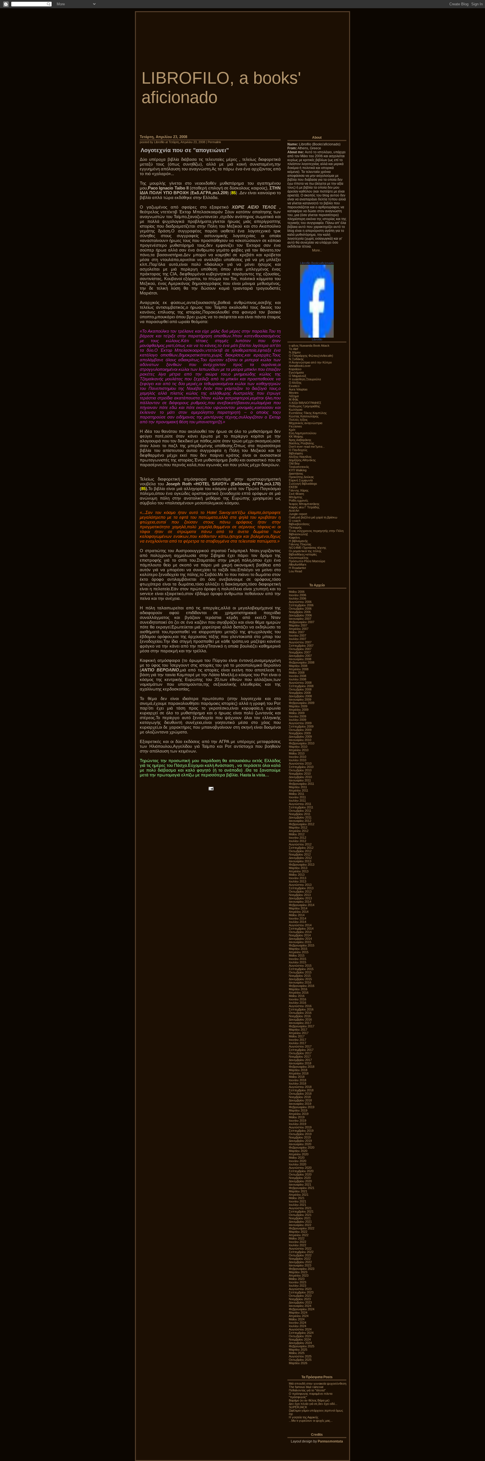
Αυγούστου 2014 (300, 925)
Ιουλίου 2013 (297, 881)
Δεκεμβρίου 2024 (300, 1343)
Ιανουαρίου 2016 (300, 982)
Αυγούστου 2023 (300, 1289)
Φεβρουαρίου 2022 (301, 1228)
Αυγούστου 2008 (300, 682)
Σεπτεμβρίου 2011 (301, 807)
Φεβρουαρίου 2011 (301, 783)
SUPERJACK (298, 1407)
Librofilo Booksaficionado (317, 263)
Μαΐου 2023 (297, 1279)
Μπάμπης (295, 497)
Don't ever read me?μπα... (307, 446)
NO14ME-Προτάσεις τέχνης (307, 547)
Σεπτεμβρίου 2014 (301, 928)
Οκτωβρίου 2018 (300, 1093)
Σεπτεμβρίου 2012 (301, 847)
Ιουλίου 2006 (297, 598)
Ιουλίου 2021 (297, 1204)
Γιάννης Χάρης (298, 490)
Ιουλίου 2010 (297, 760)
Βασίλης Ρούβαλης (301, 443)
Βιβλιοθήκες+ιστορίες (303, 554)
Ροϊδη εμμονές (298, 500)
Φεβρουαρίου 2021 (301, 1188)
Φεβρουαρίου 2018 (301, 1066)
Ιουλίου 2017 (297, 1043)
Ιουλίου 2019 (297, 1124)
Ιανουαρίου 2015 (300, 942)
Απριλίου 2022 (298, 1235)
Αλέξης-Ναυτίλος (300, 456)
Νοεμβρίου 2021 (300, 1218)
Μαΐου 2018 (297, 1076)
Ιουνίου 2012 (297, 837)
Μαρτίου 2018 (298, 1070)
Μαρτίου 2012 (298, 827)
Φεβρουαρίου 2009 (301, 703)
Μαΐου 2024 (297, 1319)
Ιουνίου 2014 (297, 918)
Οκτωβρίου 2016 (300, 1012)
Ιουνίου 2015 (297, 959)
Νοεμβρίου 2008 (300, 692)
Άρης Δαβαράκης (300, 440)
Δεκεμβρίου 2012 (300, 857)
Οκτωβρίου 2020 (300, 1174)
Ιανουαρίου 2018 (300, 1063)
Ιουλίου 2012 (297, 841)
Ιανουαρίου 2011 (300, 780)
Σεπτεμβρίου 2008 (301, 686)
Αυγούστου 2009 (300, 723)
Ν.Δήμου (295, 352)
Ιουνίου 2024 (297, 1322)
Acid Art (294, 510)
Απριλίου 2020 (298, 1154)
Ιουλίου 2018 (297, 1083)
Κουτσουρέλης (298, 557)
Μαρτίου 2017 (298, 1029)
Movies (294, 392)
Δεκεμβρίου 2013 (300, 898)
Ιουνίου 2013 (297, 878)
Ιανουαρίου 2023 (300, 1265)
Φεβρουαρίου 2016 (301, 985)
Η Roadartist (297, 568)
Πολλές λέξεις (298, 419)
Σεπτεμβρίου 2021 (301, 1211)
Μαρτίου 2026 (298, 1363)
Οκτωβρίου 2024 (300, 1336)
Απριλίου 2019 (298, 1113)
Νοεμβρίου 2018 (300, 1097)
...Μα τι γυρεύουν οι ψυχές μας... (311, 1420)
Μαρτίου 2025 (298, 1349)
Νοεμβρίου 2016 (300, 1016)
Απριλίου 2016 (298, 992)
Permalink (214, 142)
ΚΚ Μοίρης (296, 436)
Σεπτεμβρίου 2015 (301, 969)
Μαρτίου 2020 (298, 1151)
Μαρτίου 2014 (298, 908)
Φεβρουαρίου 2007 (301, 622)
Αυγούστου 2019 (300, 1127)
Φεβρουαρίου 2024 (301, 1309)
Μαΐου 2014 (297, 915)
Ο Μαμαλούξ (297, 376)
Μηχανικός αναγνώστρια (305, 423)
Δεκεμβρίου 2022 (300, 1262)
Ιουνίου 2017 (297, 1039)
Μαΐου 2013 (297, 874)
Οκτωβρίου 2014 (300, 932)
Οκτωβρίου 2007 (300, 649)
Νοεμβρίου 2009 (300, 733)
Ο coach (295, 520)
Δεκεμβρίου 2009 (300, 736)
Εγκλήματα (296, 372)
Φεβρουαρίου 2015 (301, 945)
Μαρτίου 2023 (298, 1272)
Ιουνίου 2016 (297, 999)
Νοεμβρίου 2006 (300, 612)
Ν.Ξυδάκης (296, 359)
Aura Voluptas (298, 389)
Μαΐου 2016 (297, 996)
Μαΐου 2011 (296, 793)
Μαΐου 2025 (297, 1353)
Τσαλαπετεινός (299, 466)
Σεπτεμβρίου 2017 (301, 1049)
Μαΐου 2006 (297, 591)
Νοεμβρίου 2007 (300, 652)
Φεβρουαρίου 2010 (301, 743)
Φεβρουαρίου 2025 (301, 1346)
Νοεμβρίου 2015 (300, 975)
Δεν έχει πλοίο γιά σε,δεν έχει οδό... (313, 1403)
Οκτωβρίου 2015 (300, 972)
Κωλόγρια (295, 409)
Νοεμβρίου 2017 (300, 1056)
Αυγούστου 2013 (300, 884)
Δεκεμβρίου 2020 (300, 1181)
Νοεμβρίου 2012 (300, 854)
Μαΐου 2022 (297, 1238)
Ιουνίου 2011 (297, 797)
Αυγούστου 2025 (300, 1356)
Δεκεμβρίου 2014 (300, 938)
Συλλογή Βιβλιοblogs (303, 483)
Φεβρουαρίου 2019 (301, 1107)
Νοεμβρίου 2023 (300, 1299)
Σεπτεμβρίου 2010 (301, 767)
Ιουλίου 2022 (297, 1245)
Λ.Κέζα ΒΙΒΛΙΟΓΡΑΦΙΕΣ (305, 402)
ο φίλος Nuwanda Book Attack (309, 345)
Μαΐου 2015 (297, 955)
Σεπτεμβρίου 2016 (301, 1009)
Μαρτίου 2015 (298, 948)
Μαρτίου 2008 (298, 665)
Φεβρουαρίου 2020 (301, 1147)
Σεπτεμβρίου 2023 (301, 1292)
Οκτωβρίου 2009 (300, 729)
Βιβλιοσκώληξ (298, 534)
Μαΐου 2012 (297, 834)
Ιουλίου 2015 (297, 962)
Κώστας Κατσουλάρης (304, 416)
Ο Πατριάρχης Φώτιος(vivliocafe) (311, 355)
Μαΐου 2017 (297, 1036)
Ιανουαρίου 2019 (300, 1103)
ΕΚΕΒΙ (293, 487)
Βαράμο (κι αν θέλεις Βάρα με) (309, 1400)
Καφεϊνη (294, 537)
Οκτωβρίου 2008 (300, 689)
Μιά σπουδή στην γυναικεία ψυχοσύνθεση (317, 1383)
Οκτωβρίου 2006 (300, 608)
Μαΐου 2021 (297, 1198)
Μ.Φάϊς (293, 399)
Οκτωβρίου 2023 (300, 1295)
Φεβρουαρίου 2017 (301, 1026)
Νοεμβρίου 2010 (300, 773)
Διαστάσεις (296, 473)
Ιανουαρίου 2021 (300, 1184)
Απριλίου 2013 (298, 871)
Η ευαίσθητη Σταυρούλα (305, 379)
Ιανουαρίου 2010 (300, 740)
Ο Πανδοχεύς (298, 450)
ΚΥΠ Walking (297, 470)
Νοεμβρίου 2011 (299, 814)
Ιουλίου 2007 (297, 639)
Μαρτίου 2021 (298, 1191)
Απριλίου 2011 (298, 790)
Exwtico (294, 386)
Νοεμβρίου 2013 (300, 895)
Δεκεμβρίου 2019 (300, 1140)
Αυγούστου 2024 (300, 1329)
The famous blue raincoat (306, 1387)
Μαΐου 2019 (297, 1117)
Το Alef (293, 349)
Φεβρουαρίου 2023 (301, 1268)
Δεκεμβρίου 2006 (300, 615)
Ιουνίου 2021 (297, 1201)
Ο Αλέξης (295, 382)
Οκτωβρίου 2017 (300, 1053)
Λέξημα (294, 396)
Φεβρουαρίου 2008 (301, 662)
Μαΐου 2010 (297, 753)
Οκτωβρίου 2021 (300, 1215)
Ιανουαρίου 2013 (300, 861)
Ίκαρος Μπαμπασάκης (304, 504)
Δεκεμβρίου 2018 (300, 1100)
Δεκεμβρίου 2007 (300, 655)
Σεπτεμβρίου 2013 (301, 888)
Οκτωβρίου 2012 (300, 851)
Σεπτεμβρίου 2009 (301, 726)
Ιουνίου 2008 (297, 676)
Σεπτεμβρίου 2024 (301, 1332)
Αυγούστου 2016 (300, 1006)
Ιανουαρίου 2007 (300, 618)
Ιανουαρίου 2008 (300, 659)
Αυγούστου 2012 (300, 844)
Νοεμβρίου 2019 (300, 1137)
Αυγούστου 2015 (300, 965)
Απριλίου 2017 (298, 1033)
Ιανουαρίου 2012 (300, 820)
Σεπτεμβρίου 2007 (301, 645)
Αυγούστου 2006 (300, 601)
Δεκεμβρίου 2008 (300, 696)
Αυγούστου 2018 (300, 1087)
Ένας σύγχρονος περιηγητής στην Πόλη (316, 530)
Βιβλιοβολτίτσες (299, 524)
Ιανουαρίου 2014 (300, 901)
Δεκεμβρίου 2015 (300, 979)
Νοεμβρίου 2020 (300, 1177)
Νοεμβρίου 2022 (300, 1258)
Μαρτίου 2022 (298, 1231)
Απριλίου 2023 (298, 1275)
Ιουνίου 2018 (297, 1080)
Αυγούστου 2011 (300, 804)
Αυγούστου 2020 (300, 1167)
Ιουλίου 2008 (297, 679)
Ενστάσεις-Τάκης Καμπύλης (308, 413)
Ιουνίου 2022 (297, 1241)
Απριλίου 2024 (298, 1316)
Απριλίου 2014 (298, 911)
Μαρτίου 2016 (298, 989)
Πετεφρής (295, 527)
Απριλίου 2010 (298, 750)
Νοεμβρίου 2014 (300, 935)
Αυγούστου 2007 (300, 642)
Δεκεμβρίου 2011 (300, 817)
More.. (317, 250)
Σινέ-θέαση (296, 493)
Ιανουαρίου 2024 (300, 1305)
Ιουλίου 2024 (297, 1326)
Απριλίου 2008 (298, 669)
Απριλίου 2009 (298, 709)
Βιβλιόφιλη (296, 453)
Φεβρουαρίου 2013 (301, 864)
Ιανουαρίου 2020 (300, 1144)
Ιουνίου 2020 (297, 1161)
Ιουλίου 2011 (297, 800)
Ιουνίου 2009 (297, 716)
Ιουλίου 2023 (297, 1285)
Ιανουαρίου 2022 (300, 1225)
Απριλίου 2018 (298, 1073)
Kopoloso (295, 369)
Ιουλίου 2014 (297, 921)
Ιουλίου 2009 (297, 719)
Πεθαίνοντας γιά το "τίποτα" (307, 1390)
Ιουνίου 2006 (297, 595)
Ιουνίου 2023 (297, 1282)
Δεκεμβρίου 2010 (300, 777)
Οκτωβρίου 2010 (300, 770)
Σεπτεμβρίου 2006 (301, 605)
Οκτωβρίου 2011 (300, 810)
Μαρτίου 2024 (298, 1312)
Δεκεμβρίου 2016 (300, 1019)
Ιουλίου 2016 (297, 1002)
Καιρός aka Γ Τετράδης (304, 507)
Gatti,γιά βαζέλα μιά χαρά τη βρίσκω (313, 517)
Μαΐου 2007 (297, 632)
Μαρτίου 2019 (298, 1110)
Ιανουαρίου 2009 (300, 699)
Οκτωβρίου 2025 (300, 1359)
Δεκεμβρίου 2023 (300, 1302)
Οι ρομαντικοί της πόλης (305, 551)
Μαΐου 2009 (297, 713)
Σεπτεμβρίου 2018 (301, 1090)
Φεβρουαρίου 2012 (301, 824)
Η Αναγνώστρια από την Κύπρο (310, 362)
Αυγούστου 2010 (300, 763)
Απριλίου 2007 (298, 628)
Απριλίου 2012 (298, 831)
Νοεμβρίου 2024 (300, 1339)
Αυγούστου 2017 (300, 1046)
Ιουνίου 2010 (297, 756)
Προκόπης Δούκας (301, 477)
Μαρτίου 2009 (298, 706)
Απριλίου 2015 (298, 952)
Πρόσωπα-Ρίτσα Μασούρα (307, 561)
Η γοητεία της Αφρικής (303, 1417)
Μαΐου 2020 (297, 1157)
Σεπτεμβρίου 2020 (301, 1171)
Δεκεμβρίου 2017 (300, 1060)
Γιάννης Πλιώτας (300, 544)
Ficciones (295, 426)
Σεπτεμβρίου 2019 (301, 1130)
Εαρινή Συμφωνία (301, 480)
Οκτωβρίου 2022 (300, 1255)
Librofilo (317, 339)
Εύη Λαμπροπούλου (302, 433)
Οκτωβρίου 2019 (300, 1134)
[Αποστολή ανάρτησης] (210, 788)
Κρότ (292, 429)
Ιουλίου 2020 (297, 1164)
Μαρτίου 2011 (298, 787)
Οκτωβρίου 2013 (300, 891)
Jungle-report (298, 514)
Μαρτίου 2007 (298, 625)
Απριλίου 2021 (298, 1194)
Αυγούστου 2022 (300, 1248)
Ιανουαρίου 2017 (300, 1023)
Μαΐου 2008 (297, 672)
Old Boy (294, 463)
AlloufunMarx (297, 564)
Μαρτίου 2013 (298, 868)
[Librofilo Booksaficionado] (317, 337)
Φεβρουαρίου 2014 (301, 905)
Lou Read (295, 571)
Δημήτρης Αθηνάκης (302, 460)
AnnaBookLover (300, 365)
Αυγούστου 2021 (300, 1208)
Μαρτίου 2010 (298, 746)
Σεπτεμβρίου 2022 (301, 1252)
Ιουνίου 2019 (297, 1120)
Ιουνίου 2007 (297, 635)
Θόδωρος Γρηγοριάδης (304, 406)
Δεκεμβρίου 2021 (300, 1221)
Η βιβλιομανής (298, 541)
